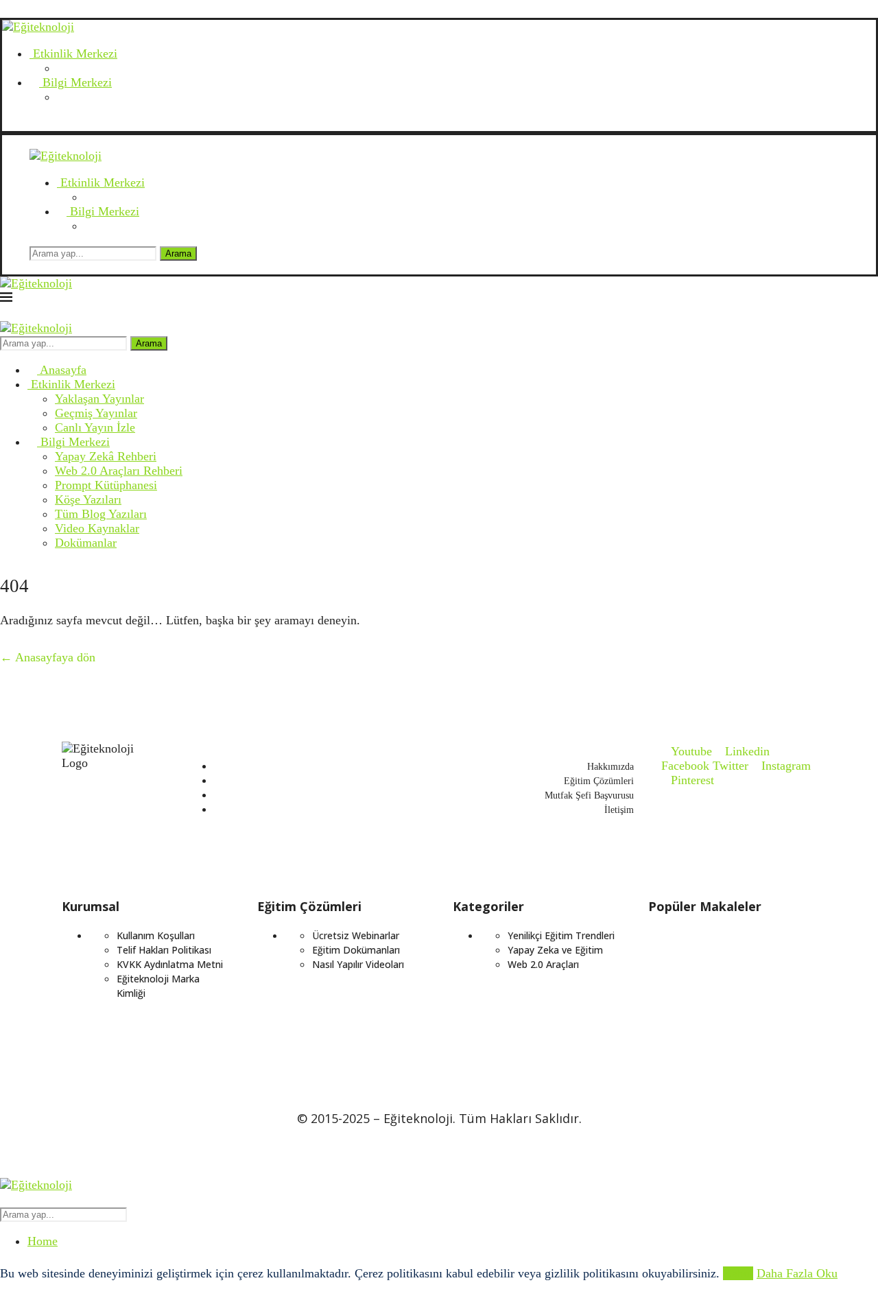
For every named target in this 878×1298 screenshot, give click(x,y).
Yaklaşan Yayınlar (99, 398)
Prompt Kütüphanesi (106, 485)
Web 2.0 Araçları (543, 964)
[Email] (7, 123)
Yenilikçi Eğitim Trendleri (561, 935)
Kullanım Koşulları (156, 935)
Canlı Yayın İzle (95, 427)
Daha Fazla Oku (797, 1273)
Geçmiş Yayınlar (96, 413)
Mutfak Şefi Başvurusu (589, 795)
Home (42, 1241)
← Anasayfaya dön (47, 657)
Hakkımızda (610, 767)
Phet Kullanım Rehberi (697, 1050)
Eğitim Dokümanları (356, 949)
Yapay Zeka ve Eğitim (555, 949)
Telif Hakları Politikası (164, 949)
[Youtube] (20, 123)
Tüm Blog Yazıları (101, 514)
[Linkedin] (33, 123)
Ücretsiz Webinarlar (355, 935)
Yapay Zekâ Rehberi (105, 456)
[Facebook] (46, 123)
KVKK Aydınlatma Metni (170, 964)
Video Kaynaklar (97, 528)
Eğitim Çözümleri (599, 781)
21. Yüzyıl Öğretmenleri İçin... (711, 1004)
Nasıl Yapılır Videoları (358, 964)
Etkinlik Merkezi (73, 53)
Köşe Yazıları (88, 499)
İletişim (619, 810)
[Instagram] (59, 123)
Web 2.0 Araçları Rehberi (118, 470)
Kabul (738, 1273)
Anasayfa (61, 370)
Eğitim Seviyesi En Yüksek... (708, 1027)
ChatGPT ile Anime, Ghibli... (708, 980)
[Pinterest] (72, 123)
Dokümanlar (86, 543)
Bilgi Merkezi (75, 82)
